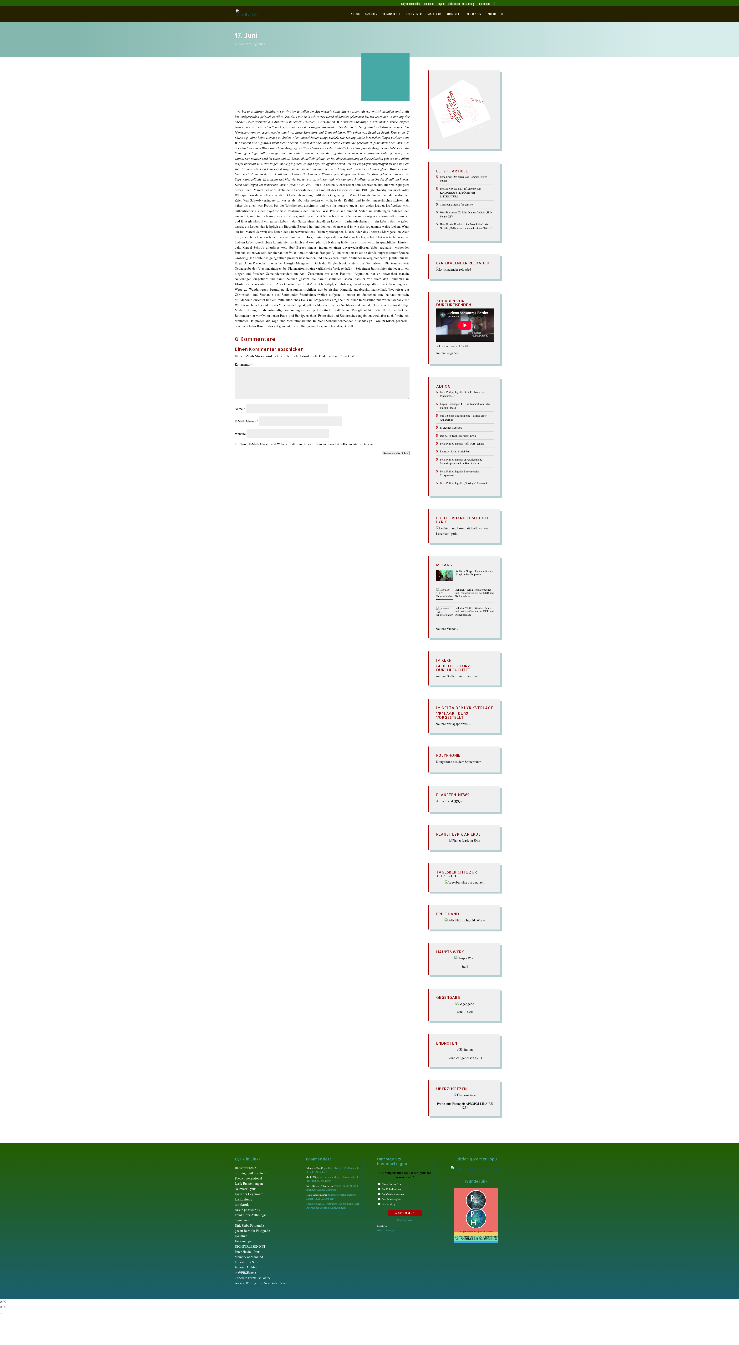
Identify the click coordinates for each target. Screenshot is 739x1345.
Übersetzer (414, 14)
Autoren (371, 14)
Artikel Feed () (449, 801)
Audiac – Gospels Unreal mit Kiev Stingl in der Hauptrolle (474, 573)
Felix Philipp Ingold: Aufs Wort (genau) (462, 443)
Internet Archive (246, 1267)
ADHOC (355, 14)
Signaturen (242, 1220)
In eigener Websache (451, 427)
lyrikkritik (242, 1204)
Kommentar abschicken (395, 453)
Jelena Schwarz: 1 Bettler (453, 346)
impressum (484, 4)
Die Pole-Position (391, 1189)
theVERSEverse (245, 1272)
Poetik (492, 14)
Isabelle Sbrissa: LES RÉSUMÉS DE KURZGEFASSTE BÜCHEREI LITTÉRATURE (460, 192)
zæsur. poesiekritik (247, 1209)
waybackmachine (411, 4)
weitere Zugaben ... (449, 353)
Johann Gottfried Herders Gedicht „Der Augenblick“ (331, 1196)
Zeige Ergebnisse (405, 1219)
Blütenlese (474, 14)
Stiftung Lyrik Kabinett (250, 1173)
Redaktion (311, 1203)
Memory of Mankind (249, 1257)
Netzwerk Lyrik (245, 1188)
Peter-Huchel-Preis (247, 1251)
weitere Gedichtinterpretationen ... (459, 676)
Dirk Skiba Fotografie (249, 1225)
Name (240, 408)
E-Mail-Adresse (247, 421)
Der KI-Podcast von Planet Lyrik (458, 435)
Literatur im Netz (246, 1262)
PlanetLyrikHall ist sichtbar (455, 451)
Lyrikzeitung (243, 1199)
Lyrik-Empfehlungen (249, 1183)
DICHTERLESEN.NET (250, 1246)
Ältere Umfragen (386, 1230)
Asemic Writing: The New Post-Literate (261, 1283)
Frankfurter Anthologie (251, 1215)
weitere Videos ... (447, 628)
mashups (429, 4)
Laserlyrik (434, 14)
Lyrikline (241, 1236)
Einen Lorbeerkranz (392, 1184)
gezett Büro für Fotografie (252, 1230)
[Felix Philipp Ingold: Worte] (465, 920)
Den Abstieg (388, 1204)
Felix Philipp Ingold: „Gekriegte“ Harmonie (464, 483)
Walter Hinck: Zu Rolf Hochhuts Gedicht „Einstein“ (332, 1187)
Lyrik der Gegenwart (249, 1194)
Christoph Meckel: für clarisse (456, 204)
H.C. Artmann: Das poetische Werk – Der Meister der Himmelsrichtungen (334, 1205)
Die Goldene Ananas (393, 1194)
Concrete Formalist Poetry (252, 1278)
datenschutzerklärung (461, 4)
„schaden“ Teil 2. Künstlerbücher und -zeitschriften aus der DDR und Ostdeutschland (474, 593)
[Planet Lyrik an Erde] (464, 840)
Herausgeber (391, 14)
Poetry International (248, 1178)
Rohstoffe (453, 14)
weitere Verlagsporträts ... (453, 723)
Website (240, 433)
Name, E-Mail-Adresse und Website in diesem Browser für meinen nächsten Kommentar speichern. (306, 444)
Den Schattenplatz (391, 1199)
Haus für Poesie (245, 1167)
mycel (441, 4)
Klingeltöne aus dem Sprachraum (458, 761)
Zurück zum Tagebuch (250, 44)
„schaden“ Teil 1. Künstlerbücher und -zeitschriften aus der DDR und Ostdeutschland (474, 611)
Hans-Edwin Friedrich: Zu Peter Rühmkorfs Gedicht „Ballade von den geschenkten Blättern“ (466, 226)
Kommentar (244, 364)
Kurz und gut (244, 1241)
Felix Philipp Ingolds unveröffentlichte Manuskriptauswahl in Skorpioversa (461, 461)
